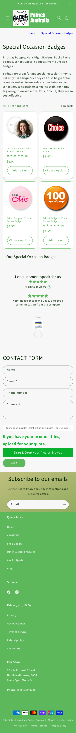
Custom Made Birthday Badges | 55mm (19, 150)
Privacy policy (20, 725)
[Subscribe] (65, 504)
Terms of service (39, 725)
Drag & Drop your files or (38, 452)
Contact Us (13, 648)
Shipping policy (58, 725)
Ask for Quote (15, 560)
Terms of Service (17, 632)
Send (14, 463)
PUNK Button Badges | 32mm (55, 150)
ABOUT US (13, 535)
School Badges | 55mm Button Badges (55, 220)
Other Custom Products (21, 552)
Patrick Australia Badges (23, 720)
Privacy (11, 615)
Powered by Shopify (46, 720)
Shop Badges (15, 544)
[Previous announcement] (7, 4)
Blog (10, 568)
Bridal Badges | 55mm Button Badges (19, 220)
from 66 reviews (35, 287)
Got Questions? (16, 624)
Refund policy (15, 640)
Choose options (56, 170)
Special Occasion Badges (57, 33)
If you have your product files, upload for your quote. (32, 440)
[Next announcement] (69, 4)
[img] (38, 282)
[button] (7, 18)
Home (31, 33)
